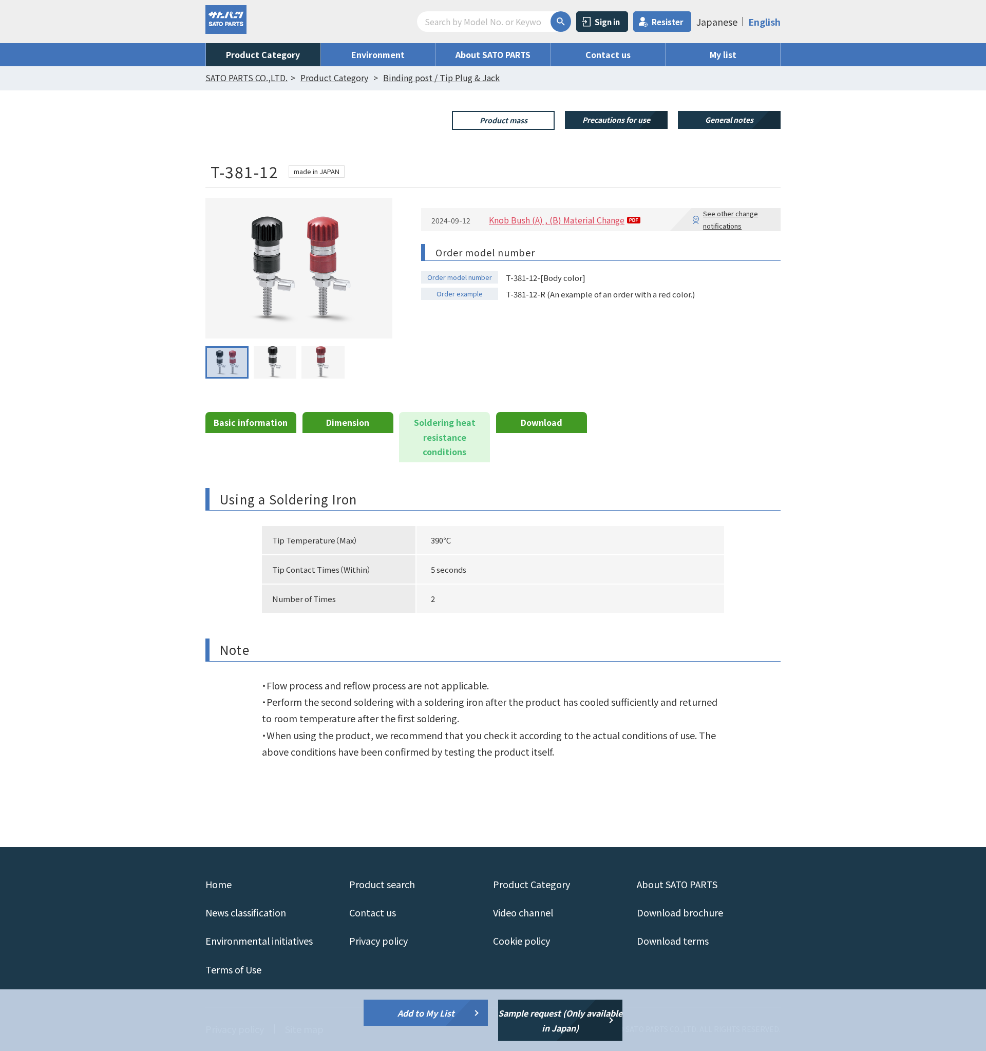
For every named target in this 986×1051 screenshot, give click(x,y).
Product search (382, 884)
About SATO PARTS (493, 54)
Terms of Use (233, 969)
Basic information (251, 422)
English (764, 21)
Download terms (673, 940)
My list (723, 54)
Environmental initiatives (259, 940)
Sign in (607, 21)
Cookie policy (521, 940)
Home (218, 884)
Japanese (716, 21)
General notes (729, 120)
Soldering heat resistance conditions (445, 437)
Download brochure (680, 912)
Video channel (523, 912)
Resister (667, 21)
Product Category (263, 54)
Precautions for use (616, 120)
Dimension (347, 422)
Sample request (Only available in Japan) (560, 1020)
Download (541, 422)
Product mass (503, 120)
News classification (245, 912)
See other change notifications (730, 219)
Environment (378, 54)
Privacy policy (378, 940)
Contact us (608, 54)
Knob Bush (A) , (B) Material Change (556, 220)
